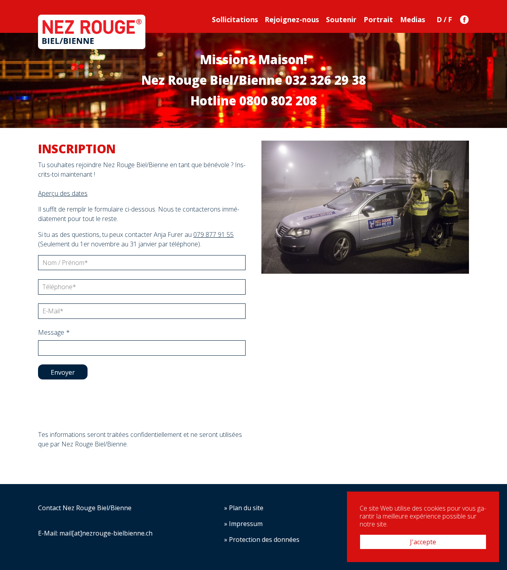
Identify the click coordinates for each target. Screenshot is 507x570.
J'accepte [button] (423, 542)
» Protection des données (261, 539)
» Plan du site (243, 507)
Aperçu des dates (63, 193)
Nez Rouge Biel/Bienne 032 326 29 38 (253, 80)
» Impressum (243, 523)
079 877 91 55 (213, 234)
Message (54, 332)
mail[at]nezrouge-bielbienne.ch (105, 533)
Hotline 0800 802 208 (254, 100)
